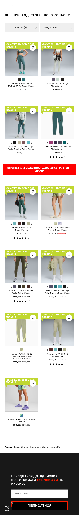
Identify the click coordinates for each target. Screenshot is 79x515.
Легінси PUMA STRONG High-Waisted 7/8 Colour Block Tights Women (21, 356)
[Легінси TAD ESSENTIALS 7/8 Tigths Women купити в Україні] (57, 122)
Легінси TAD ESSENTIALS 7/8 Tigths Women (58, 147)
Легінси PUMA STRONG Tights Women (21, 228)
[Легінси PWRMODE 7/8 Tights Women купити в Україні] (57, 59)
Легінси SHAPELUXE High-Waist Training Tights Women (21, 147)
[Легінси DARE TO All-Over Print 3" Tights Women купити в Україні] (57, 203)
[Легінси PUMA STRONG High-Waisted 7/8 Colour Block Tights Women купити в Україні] (21, 329)
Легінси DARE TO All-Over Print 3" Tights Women (57, 228)
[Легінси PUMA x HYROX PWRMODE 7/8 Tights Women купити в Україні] (21, 59)
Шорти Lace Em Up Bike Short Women (21, 420)
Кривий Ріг (54, 447)
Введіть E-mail (21, 493)
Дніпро (24, 447)
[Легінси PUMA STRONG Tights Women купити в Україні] (21, 203)
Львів (45, 447)
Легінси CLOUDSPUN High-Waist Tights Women (21, 291)
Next (31, 143)
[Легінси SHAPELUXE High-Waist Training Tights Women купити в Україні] (21, 122)
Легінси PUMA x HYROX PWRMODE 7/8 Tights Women (21, 84)
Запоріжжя (35, 447)
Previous (11, 143)
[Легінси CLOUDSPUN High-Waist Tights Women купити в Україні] (21, 266)
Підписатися (39, 505)
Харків (17, 447)
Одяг (12, 5)
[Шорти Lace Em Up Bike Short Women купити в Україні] (21, 394)
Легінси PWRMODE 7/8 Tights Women (57, 84)
